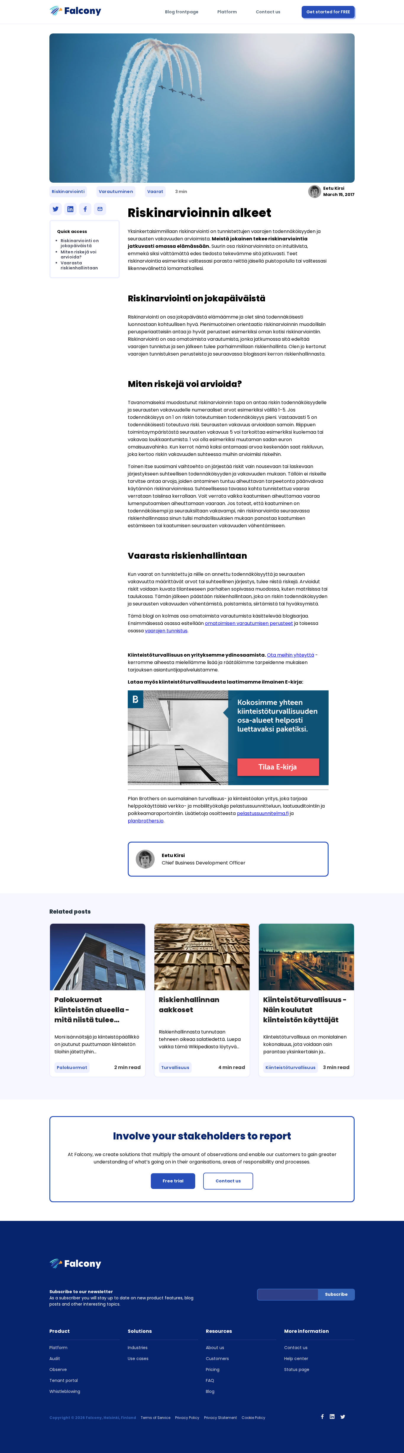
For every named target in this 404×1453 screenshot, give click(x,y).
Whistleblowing (64, 1391)
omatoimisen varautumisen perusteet (249, 623)
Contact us (268, 12)
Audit (54, 1359)
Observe (58, 1369)
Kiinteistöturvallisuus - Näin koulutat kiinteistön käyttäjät (305, 1010)
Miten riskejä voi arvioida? (79, 254)
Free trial (173, 1181)
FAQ (210, 1380)
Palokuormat (72, 1068)
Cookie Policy (253, 1417)
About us (215, 1348)
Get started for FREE (328, 12)
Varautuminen (116, 192)
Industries (138, 1348)
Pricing (212, 1369)
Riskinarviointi (68, 192)
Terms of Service (155, 1417)
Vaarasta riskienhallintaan (79, 265)
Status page (296, 1369)
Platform (227, 12)
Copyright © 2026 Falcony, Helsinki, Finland (92, 1417)
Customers (217, 1359)
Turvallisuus (175, 1068)
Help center (296, 1359)
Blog (210, 1391)
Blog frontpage (181, 12)
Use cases (138, 1359)
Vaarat (155, 192)
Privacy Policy (187, 1417)
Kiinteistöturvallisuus (291, 1068)
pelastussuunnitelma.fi (263, 813)
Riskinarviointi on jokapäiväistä (80, 243)
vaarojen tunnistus (166, 630)
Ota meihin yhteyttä (290, 655)
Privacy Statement (220, 1417)
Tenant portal (63, 1380)
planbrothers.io (146, 820)
